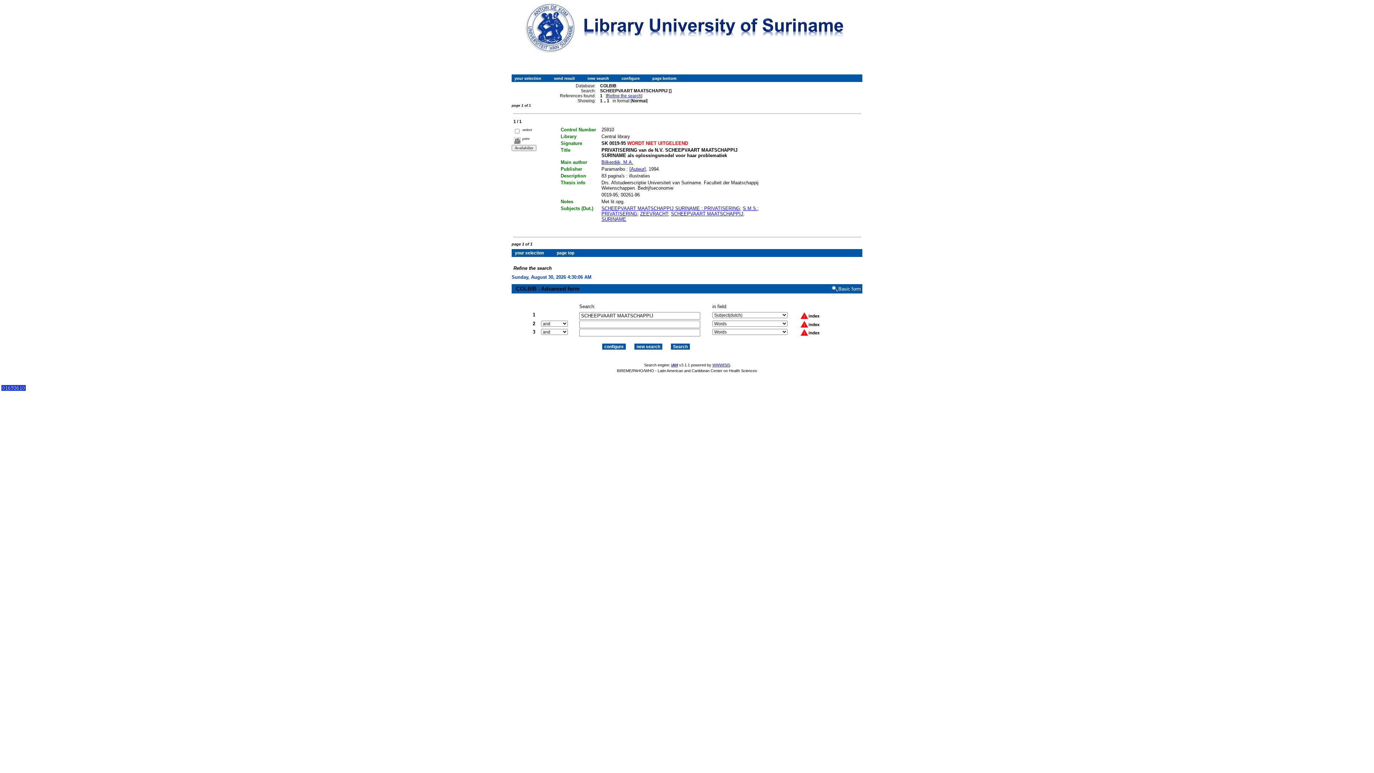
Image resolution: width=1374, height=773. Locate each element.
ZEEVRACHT (654, 214)
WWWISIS (721, 365)
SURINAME (613, 219)
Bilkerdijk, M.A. (617, 162)
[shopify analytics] (13, 389)
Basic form (849, 289)
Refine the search (624, 95)
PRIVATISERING (619, 214)
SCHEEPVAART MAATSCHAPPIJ (707, 214)
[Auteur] (637, 169)
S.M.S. (750, 208)
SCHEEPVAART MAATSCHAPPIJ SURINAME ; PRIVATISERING (670, 208)
